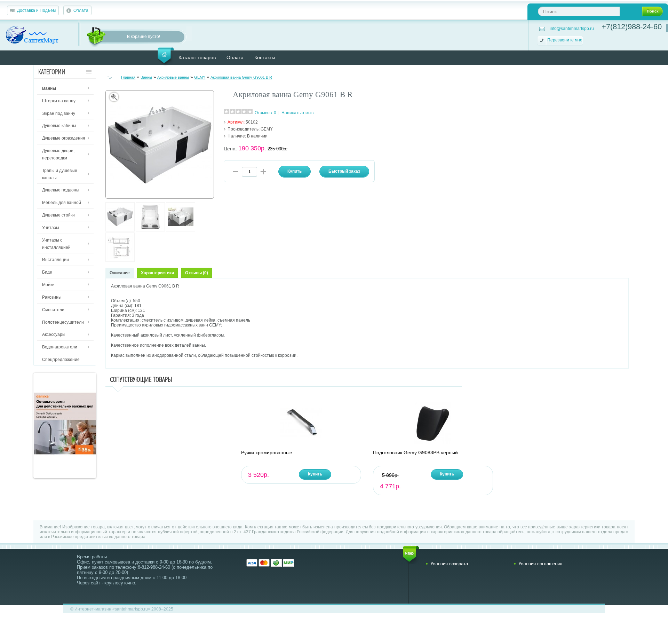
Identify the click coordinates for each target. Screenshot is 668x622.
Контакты (264, 57)
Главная (128, 77)
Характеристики (157, 272)
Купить (315, 474)
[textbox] (579, 11)
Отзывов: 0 (265, 112)
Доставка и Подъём (36, 10)
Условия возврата (449, 563)
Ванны (146, 77)
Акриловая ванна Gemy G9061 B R (241, 77)
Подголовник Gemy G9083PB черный (415, 452)
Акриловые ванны (173, 77)
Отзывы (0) (196, 272)
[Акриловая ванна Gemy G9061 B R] (120, 230)
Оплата (80, 10)
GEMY (199, 77)
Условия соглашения (540, 563)
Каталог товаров (197, 57)
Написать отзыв (297, 112)
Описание (120, 272)
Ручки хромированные (266, 452)
